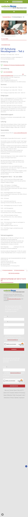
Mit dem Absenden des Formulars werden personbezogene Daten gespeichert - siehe (14, 338)
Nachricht (6, 327)
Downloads (18, 395)
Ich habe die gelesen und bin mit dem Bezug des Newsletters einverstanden (13, 374)
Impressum (21, 397)
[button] (14, 11)
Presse (12, 397)
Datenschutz (7, 397)
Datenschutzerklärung (12, 339)
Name (5, 316)
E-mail (5, 321)
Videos (5, 395)
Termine (11, 390)
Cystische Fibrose (7, 17)
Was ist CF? (20, 390)
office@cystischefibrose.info (14, 299)
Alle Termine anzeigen (14, 273)
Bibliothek (9, 395)
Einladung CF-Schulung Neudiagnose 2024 (14, 65)
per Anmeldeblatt (8, 72)
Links (23, 395)
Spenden (16, 397)
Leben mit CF (6, 392)
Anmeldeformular (5, 44)
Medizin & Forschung (20, 392)
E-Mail (4, 367)
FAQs (14, 395)
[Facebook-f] (5, 2)
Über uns (7, 390)
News (15, 390)
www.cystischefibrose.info (20, 132)
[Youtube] (7, 2)
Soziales (12, 392)
